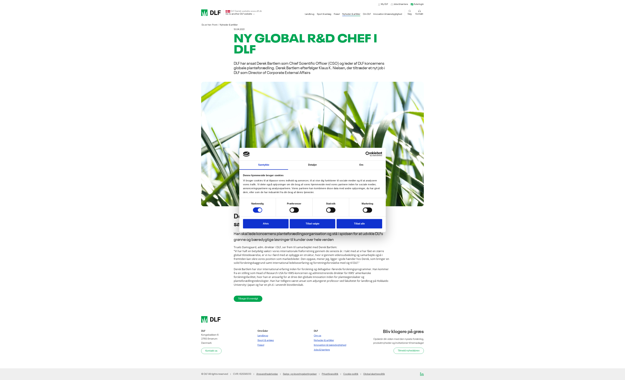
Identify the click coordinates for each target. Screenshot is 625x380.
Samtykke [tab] (263, 164)
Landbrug (262, 335)
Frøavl (260, 345)
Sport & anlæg (265, 340)
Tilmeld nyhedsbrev (409, 350)
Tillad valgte (312, 223)
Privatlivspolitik (330, 374)
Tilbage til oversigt (248, 298)
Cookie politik (350, 374)
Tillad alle (359, 223)
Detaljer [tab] (312, 164)
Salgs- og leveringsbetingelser (300, 374)
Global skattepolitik (374, 374)
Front (214, 25)
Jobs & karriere (322, 350)
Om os (317, 335)
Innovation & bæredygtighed (330, 345)
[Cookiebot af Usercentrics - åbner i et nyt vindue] (368, 154)
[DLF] (211, 12)
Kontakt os (211, 351)
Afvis (266, 223)
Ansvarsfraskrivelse (267, 374)
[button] (310, 14)
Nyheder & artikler (229, 25)
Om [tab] (361, 164)
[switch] (294, 210)
